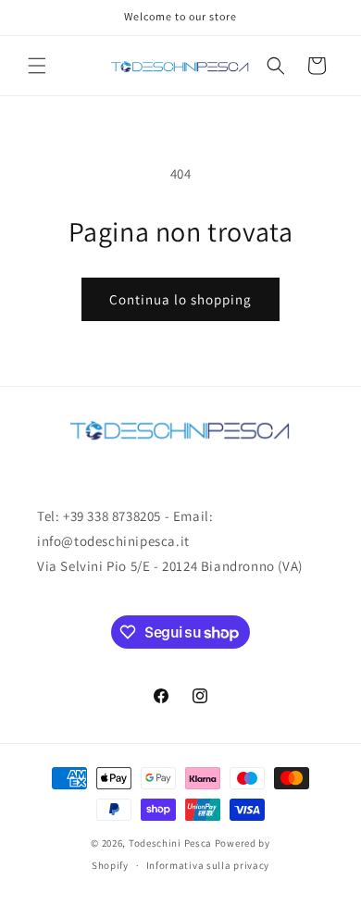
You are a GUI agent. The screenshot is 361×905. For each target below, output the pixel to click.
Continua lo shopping (180, 299)
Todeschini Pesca (170, 843)
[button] (37, 65)
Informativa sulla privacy (208, 865)
